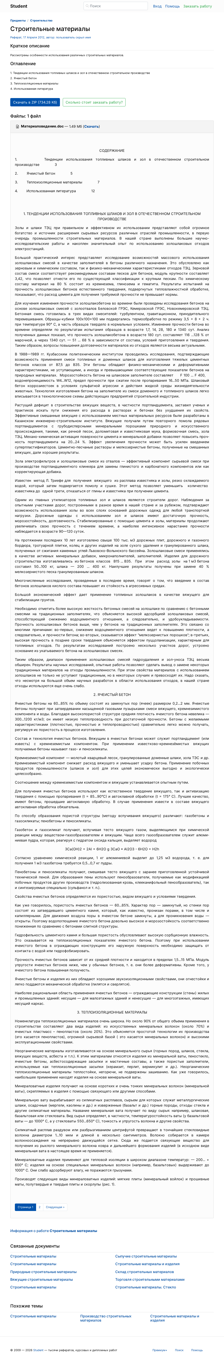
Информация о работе (53, 1231)
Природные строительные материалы (43, 1272)
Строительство (41, 20)
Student (38, 1350)
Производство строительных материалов (105, 1318)
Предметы (18, 20)
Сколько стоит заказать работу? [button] (94, 102)
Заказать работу (197, 6)
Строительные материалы (33, 1256)
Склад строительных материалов (144, 1272)
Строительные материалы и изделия (147, 1264)
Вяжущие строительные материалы (41, 1279)
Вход (157, 6)
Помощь (172, 6)
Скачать (91, 126)
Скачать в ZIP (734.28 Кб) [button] (35, 102)
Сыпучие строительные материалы (146, 1256)
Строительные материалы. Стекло (145, 1287)
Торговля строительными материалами (150, 1279)
